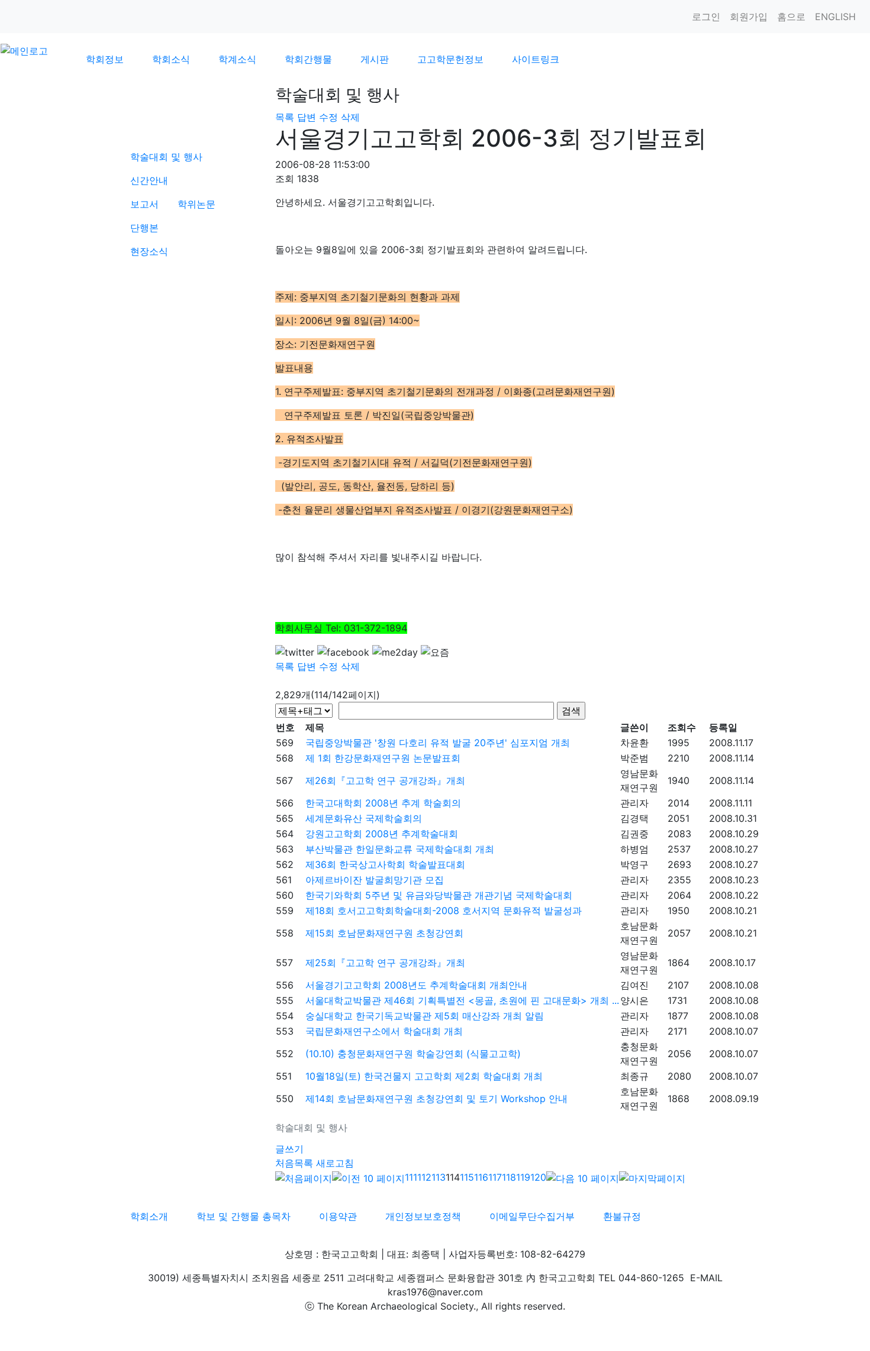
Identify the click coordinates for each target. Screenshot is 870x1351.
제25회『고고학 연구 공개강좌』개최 (385, 962)
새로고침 (335, 1163)
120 (538, 1177)
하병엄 (634, 849)
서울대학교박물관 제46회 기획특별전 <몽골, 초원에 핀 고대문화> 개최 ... (462, 1000)
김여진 (634, 985)
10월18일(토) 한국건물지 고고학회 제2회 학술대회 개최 (424, 1076)
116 (481, 1177)
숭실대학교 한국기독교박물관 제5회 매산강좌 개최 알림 (424, 1016)
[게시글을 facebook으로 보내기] (343, 652)
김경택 (634, 818)
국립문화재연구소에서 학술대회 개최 (384, 1031)
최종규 (634, 1076)
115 (467, 1177)
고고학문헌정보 (450, 59)
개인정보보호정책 (423, 1216)
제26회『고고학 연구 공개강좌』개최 (385, 780)
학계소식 (237, 59)
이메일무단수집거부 (532, 1216)
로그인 (706, 16)
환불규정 (622, 1216)
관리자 (634, 803)
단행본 (144, 228)
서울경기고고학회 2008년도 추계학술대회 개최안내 (416, 985)
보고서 (144, 204)
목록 (284, 117)
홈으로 (791, 16)
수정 (328, 117)
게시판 (374, 59)
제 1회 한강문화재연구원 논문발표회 (382, 758)
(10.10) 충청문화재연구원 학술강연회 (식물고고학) (413, 1054)
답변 (306, 117)
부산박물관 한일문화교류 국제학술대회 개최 (399, 849)
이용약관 (338, 1216)
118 (509, 1177)
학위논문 (196, 204)
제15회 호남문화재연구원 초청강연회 (384, 933)
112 (424, 1177)
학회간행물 (308, 59)
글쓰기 (289, 1149)
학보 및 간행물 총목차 (243, 1216)
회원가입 (749, 16)
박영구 (634, 864)
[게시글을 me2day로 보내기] (395, 652)
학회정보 (105, 59)
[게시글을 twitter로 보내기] (294, 652)
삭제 (350, 117)
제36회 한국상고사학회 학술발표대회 (385, 864)
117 (495, 1177)
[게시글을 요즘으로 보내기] (435, 652)
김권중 (634, 834)
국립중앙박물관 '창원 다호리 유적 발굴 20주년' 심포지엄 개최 (437, 743)
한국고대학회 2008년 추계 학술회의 (383, 803)
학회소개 (149, 1216)
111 (411, 1177)
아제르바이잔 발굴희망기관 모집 (374, 880)
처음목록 (294, 1163)
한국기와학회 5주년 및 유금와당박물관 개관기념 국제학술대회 (438, 895)
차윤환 (634, 743)
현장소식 (149, 251)
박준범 (634, 758)
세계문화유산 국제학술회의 (363, 818)
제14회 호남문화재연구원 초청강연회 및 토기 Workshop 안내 (436, 1098)
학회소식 (171, 59)
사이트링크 (535, 59)
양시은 (634, 1000)
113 (438, 1177)
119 (523, 1177)
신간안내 (149, 180)
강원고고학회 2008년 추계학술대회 (381, 834)
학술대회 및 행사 (166, 157)
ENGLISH (835, 16)
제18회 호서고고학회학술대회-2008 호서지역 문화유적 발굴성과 (443, 910)
